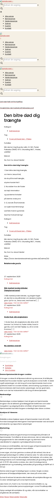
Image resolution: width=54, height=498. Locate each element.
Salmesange (14, 131)
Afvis (2, 497)
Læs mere (8, 303)
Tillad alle (23, 497)
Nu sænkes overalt (12, 345)
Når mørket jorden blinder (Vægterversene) (16, 289)
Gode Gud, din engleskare (16, 317)
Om (10, 370)
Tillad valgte (14, 497)
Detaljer (8, 368)
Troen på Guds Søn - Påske (20, 139)
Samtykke (9, 365)
